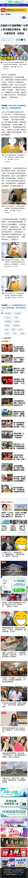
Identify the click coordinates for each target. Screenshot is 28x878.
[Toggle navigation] (2, 2)
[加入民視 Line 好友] (14, 585)
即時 (8, 5)
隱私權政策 (19, 874)
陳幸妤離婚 (16, 5)
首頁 (3, 5)
